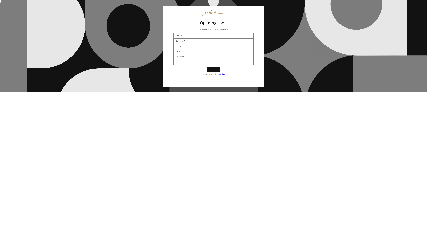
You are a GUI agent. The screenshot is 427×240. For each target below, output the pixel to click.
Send (214, 69)
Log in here (221, 74)
